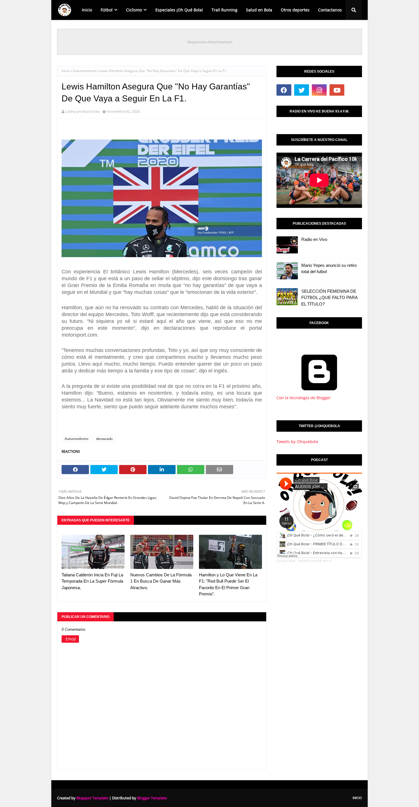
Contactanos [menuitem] (330, 10)
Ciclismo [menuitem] (134, 10)
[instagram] (319, 90)
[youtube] (336, 90)
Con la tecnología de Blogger (303, 397)
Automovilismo (84, 70)
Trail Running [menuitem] (224, 10)
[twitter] (301, 90)
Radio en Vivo (314, 239)
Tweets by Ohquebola (297, 441)
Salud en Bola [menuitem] (259, 10)
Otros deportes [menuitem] (295, 10)
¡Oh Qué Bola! (286, 560)
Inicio (66, 70)
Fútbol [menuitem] (107, 10)
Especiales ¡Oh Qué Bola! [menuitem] (179, 10)
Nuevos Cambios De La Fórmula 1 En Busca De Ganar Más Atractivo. (161, 581)
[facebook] (283, 90)
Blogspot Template (92, 797)
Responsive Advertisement (209, 41)
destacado (104, 438)
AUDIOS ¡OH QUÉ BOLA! (315, 560)
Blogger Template (152, 797)
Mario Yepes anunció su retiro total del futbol (329, 268)
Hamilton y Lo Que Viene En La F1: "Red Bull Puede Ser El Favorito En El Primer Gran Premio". (228, 584)
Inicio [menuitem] (87, 10)
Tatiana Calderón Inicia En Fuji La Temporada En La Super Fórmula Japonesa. (92, 581)
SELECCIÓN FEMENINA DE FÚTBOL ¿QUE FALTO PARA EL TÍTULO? (329, 297)
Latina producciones (82, 111)
